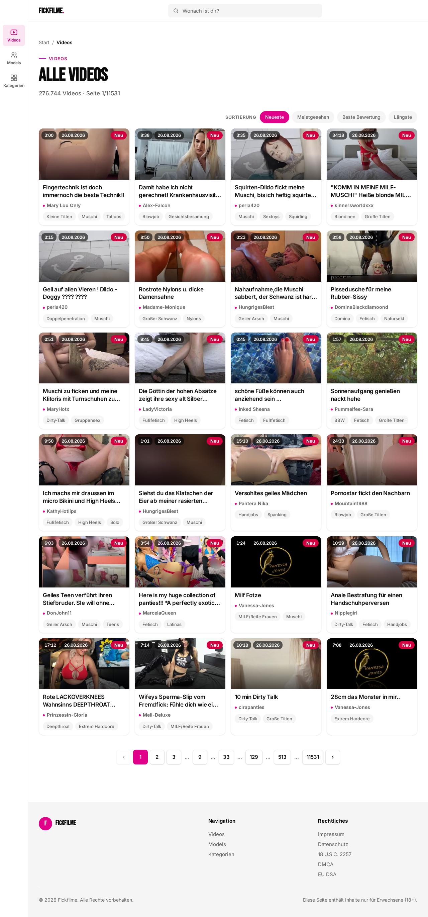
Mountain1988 (351, 503)
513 (282, 757)
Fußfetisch (153, 420)
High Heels (185, 420)
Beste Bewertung (361, 117)
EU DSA (327, 874)
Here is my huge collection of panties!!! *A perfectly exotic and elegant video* (177, 599)
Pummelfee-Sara (354, 409)
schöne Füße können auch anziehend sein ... (269, 395)
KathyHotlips (62, 511)
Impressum (331, 834)
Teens (112, 624)
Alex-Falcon (157, 205)
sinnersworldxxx (354, 205)
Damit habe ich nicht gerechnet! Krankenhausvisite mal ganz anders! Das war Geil (179, 191)
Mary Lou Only (64, 205)
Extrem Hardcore (96, 726)
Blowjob (150, 216)
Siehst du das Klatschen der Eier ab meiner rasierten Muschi (176, 497)
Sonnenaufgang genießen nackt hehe (365, 395)
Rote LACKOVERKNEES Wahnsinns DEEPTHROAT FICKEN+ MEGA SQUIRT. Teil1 (82, 701)
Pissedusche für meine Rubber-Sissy (361, 293)
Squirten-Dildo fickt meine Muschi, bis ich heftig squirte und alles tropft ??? (273, 191)
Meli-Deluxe (157, 715)
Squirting (298, 216)
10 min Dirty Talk (256, 697)
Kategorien (13, 85)
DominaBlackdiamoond (361, 307)
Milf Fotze (248, 595)
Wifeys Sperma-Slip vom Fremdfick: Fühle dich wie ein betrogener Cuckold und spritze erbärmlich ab (177, 701)
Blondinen (344, 216)
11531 (313, 757)
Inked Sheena (254, 409)
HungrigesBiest (256, 307)
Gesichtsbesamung (189, 216)
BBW (339, 420)
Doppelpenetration (65, 318)
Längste (403, 117)
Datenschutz (333, 844)
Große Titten (378, 216)
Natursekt (394, 318)
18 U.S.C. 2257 (334, 854)
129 (254, 757)
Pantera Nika (253, 503)
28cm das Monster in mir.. (365, 697)
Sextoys (271, 216)
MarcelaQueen (159, 613)
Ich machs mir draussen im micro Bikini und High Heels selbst (79, 497)
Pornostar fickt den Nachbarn (370, 493)
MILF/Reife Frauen (257, 616)
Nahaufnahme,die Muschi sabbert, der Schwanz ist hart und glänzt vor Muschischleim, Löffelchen (275, 293)
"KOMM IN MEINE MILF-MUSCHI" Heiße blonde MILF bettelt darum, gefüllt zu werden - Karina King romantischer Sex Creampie (370, 191)
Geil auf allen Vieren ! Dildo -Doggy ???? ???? (80, 293)
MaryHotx (58, 409)
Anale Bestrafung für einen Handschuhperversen (366, 599)
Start (44, 42)
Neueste (274, 117)
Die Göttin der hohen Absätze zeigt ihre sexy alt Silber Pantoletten (178, 395)
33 (226, 757)
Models (14, 62)
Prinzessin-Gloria (67, 715)
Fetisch (367, 318)
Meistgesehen (313, 117)
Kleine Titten (59, 216)
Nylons (194, 318)
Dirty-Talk (55, 420)
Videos (14, 39)
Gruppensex (87, 420)
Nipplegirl (346, 613)
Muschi (89, 216)
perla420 (249, 205)
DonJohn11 (59, 613)
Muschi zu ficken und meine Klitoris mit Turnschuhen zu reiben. (80, 395)
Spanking (277, 514)
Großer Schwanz (159, 318)
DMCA (325, 864)
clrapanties (251, 707)
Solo (114, 522)
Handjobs (248, 514)
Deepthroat (58, 726)
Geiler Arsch (251, 318)
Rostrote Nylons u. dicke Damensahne (171, 293)
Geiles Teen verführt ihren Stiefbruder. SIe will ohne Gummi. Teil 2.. (77, 599)
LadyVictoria (157, 409)
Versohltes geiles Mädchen (271, 493)
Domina (342, 318)
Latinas (174, 624)
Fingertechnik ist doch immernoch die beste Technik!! (83, 191)
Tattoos (113, 216)
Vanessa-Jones (256, 605)
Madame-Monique (164, 307)
